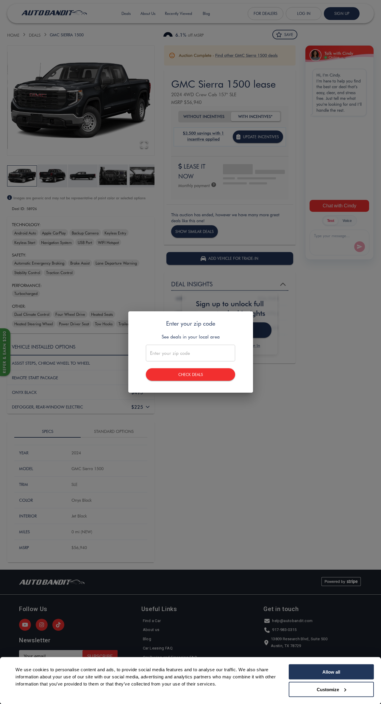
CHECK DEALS (190, 374)
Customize (328, 689)
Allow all (331, 672)
